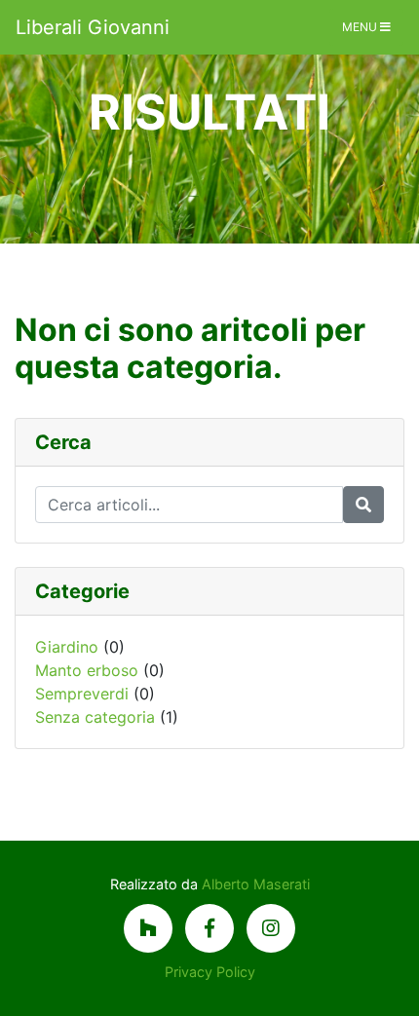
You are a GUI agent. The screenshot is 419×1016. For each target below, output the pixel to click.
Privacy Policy (210, 971)
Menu (361, 26)
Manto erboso (86, 670)
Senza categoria (95, 717)
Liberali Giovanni (93, 27)
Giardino (66, 647)
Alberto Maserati (256, 884)
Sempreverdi (82, 693)
